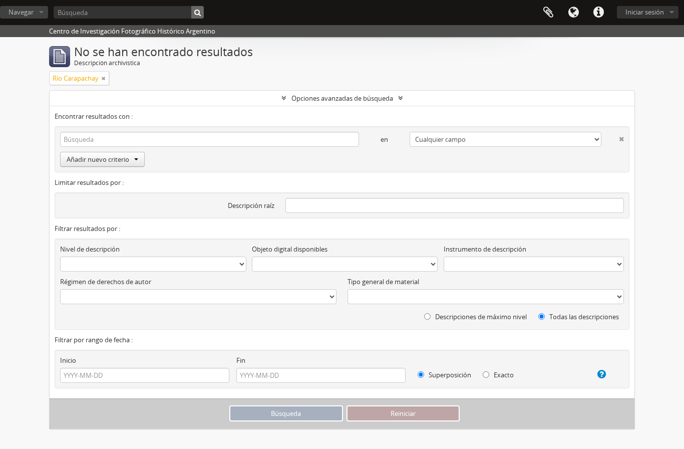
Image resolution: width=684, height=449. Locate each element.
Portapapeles (548, 12)
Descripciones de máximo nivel (480, 316)
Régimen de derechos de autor (105, 281)
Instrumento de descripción (485, 249)
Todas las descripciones (583, 316)
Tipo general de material (383, 281)
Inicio (68, 360)
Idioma (573, 12)
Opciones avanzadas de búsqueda (342, 98)
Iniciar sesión (644, 12)
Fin (240, 360)
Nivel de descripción (90, 249)
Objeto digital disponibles (289, 249)
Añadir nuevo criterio (98, 159)
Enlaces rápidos (598, 12)
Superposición (449, 374)
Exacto (503, 374)
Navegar (21, 12)
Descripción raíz (251, 205)
